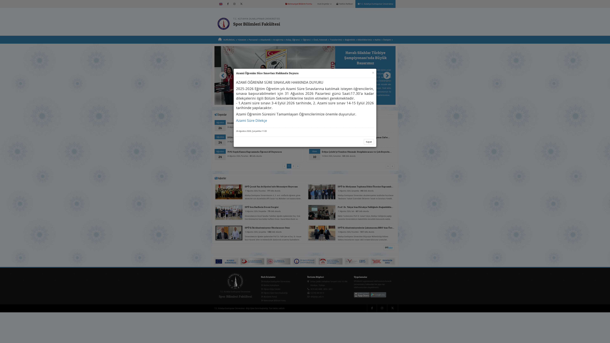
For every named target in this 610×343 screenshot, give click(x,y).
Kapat (369, 141)
